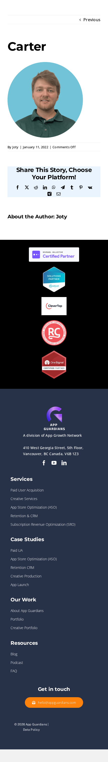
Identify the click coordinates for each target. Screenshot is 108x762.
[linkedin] (64, 462)
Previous (91, 19)
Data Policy (31, 729)
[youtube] (54, 462)
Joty (15, 147)
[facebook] (43, 462)
